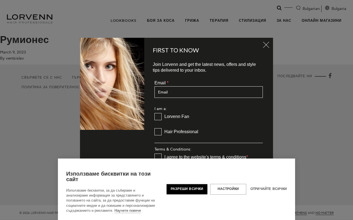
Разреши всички (187, 189)
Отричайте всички (268, 189)
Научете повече (127, 210)
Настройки (228, 189)
